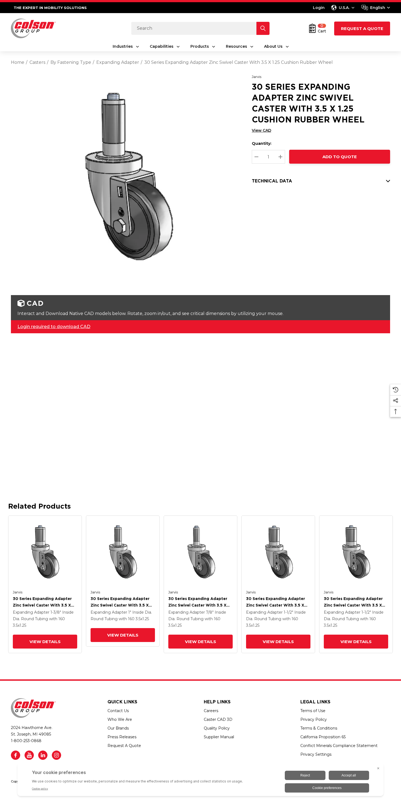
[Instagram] (56, 755)
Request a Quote (362, 28)
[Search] (263, 28)
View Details (45, 641)
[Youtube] (29, 755)
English (377, 7)
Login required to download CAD (53, 326)
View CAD (261, 130)
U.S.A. (344, 7)
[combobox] (375, 7)
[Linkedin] (42, 755)
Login (319, 7)
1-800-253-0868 (26, 740)
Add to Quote (339, 156)
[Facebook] (15, 755)
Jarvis (257, 76)
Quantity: (261, 143)
